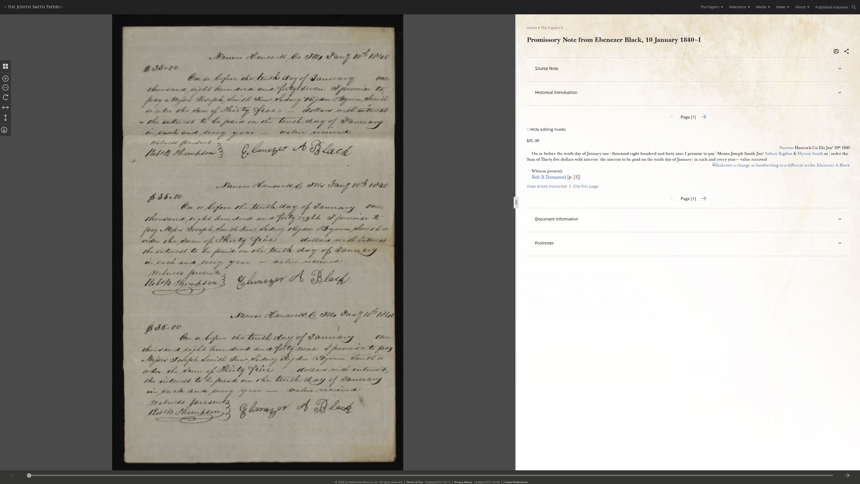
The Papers (550, 27)
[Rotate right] (5, 97)
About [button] (800, 6)
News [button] (780, 6)
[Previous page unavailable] (12, 475)
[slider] (430, 475)
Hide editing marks (548, 129)
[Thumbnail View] (5, 66)
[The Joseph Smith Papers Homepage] (33, 7)
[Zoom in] (5, 78)
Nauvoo (786, 148)
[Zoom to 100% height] (5, 118)
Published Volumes (831, 7)
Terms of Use (414, 482)
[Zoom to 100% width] (5, 108)
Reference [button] (737, 6)
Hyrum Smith (810, 153)
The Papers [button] (709, 6)
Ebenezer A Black (833, 165)
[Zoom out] (5, 87)
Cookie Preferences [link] (515, 482)
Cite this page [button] (585, 186)
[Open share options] (846, 51)
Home (532, 27)
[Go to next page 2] (847, 475)
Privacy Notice (463, 482)
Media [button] (761, 6)
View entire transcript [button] (547, 186)
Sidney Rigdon (778, 153)
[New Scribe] (764, 165)
